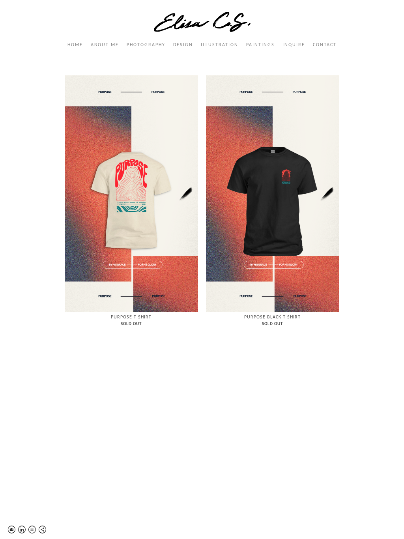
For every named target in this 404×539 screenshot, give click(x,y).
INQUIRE (293, 45)
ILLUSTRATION (219, 45)
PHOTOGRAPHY (146, 45)
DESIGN (183, 45)
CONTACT (325, 45)
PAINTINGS (260, 45)
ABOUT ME (105, 45)
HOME (75, 45)
